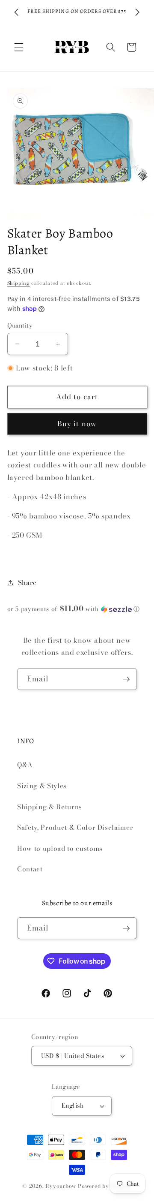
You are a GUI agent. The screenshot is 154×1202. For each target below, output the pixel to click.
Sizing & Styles (42, 786)
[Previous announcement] (16, 12)
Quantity (20, 325)
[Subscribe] (126, 679)
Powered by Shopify (105, 1186)
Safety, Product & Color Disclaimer (75, 827)
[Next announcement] (137, 12)
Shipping (18, 283)
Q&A (25, 765)
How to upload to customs (60, 848)
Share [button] (27, 582)
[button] (19, 47)
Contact (30, 869)
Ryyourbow (60, 1186)
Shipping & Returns (49, 807)
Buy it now (77, 423)
